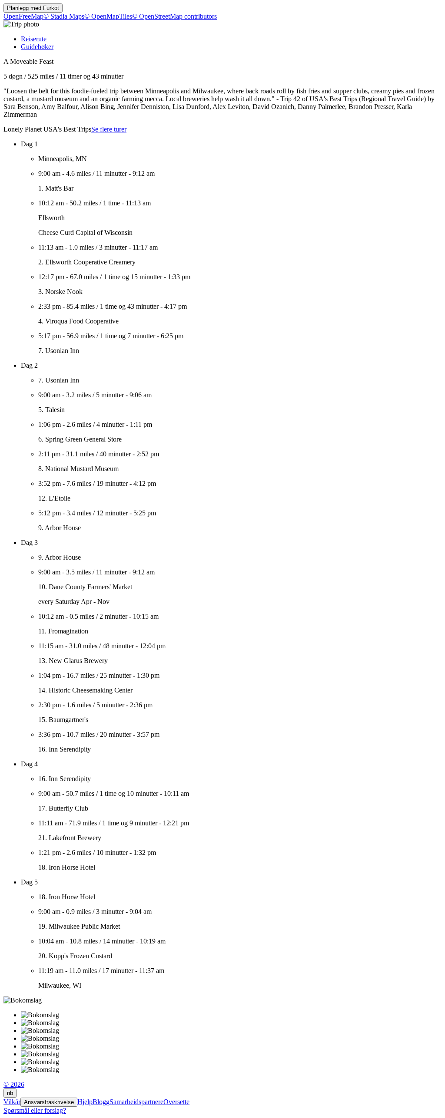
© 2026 (13, 1084)
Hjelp (85, 1101)
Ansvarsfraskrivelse (49, 1102)
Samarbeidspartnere (136, 1101)
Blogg (101, 1101)
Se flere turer (108, 129)
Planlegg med (33, 8)
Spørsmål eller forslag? (34, 1110)
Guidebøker (37, 46)
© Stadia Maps (63, 16)
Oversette (176, 1101)
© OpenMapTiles (108, 16)
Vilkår (11, 1101)
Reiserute (33, 39)
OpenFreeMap (23, 16)
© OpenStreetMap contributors (174, 16)
